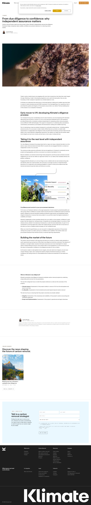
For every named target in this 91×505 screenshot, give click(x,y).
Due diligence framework (44, 454)
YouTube (55, 473)
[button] (16, 3)
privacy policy (38, 5)
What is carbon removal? (44, 451)
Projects (40, 457)
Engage (25, 454)
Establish (26, 451)
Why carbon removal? (43, 453)
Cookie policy (42, 474)
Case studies (56, 451)
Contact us (70, 456)
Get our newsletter (57, 462)
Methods (40, 456)
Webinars (55, 456)
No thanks (66, 10)
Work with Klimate (28, 471)
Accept (57, 10)
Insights (54, 453)
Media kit (70, 454)
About (69, 451)
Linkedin (55, 471)
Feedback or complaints (44, 476)
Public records (56, 457)
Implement (26, 453)
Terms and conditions (43, 471)
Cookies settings (48, 10)
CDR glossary (56, 461)
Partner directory (56, 459)
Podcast (55, 454)
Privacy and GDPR (43, 473)
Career (69, 453)
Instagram (55, 474)
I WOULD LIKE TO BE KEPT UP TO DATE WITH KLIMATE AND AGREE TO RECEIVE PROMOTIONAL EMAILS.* (57, 427)
